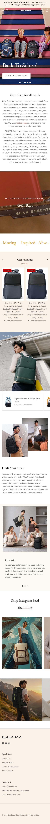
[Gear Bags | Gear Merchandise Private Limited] (25, 10)
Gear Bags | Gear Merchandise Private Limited (23, 815)
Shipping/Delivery (9, 786)
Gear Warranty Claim (11, 794)
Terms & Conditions (10, 766)
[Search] (8, 10)
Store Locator (7, 770)
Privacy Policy (8, 762)
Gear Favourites (25, 259)
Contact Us (6, 758)
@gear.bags (25, 607)
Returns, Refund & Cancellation (15, 790)
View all (25, 264)
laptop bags (21, 123)
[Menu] (3, 10)
